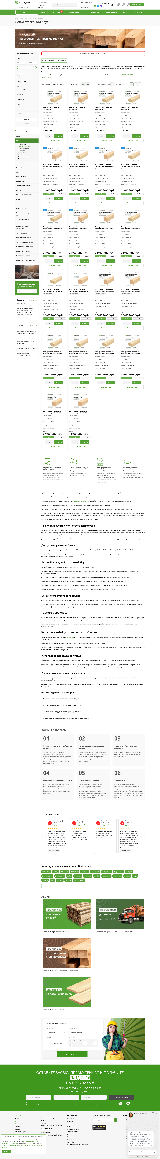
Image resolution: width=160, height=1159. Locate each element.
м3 (74, 1041)
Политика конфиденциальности (77, 1145)
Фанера (43, 1123)
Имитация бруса (20, 1132)
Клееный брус (22, 152)
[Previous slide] (44, 836)
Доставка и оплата (73, 1129)
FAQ (68, 1134)
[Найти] (75, 5)
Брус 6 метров (22, 154)
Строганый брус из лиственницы (54, 60)
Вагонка (17, 1129)
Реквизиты (70, 1124)
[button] (26, 12)
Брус (16, 1121)
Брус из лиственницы (23, 157)
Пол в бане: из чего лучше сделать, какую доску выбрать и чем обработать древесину (26, 331)
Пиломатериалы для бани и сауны (52, 1125)
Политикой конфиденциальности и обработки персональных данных (94, 1105)
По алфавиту (75, 84)
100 (124, 84)
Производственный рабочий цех (52, 1135)
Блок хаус (18, 1126)
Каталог (18, 1115)
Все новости (33, 300)
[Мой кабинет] (112, 5)
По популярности (60, 84)
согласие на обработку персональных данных (41, 1105)
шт (74, 1045)
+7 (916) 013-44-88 (102, 3)
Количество (72, 1037)
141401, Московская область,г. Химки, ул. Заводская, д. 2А (43, 4)
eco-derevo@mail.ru (86, 2)
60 (116, 84)
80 (120, 84)
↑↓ (53, 84)
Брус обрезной (22, 144)
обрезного (70, 637)
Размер (49, 1037)
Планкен (43, 1120)
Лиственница (45, 1132)
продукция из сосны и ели (81, 501)
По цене (86, 84)
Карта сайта (71, 1142)
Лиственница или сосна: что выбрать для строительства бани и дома (26, 341)
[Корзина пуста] (127, 5)
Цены (68, 1126)
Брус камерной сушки (23, 148)
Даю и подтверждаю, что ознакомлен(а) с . (70, 1104)
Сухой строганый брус (24, 146)
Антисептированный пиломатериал (47, 1129)
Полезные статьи (72, 1137)
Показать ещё (47, 886)
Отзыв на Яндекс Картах (58, 824)
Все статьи (33, 325)
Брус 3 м (20, 159)
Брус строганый (22, 150)
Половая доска (20, 1134)
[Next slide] (143, 836)
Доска (17, 1119)
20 (109, 84)
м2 (80, 1041)
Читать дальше (54, 850)
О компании (70, 1119)
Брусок (17, 1124)
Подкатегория (73, 1028)
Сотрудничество (72, 1132)
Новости (69, 1139)
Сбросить (27, 124)
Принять (7, 1151)
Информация (72, 1115)
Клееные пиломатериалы (49, 1118)
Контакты (70, 1121)
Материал (50, 1028)
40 (112, 84)
